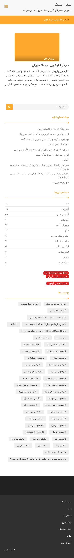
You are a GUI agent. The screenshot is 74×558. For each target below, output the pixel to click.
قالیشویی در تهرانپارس (56, 378)
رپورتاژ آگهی (62, 225)
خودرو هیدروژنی (60, 182)
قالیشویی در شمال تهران (55, 391)
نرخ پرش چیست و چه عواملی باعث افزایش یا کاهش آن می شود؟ (38, 459)
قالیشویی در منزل (34, 412)
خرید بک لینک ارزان (57, 276)
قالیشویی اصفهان (31, 344)
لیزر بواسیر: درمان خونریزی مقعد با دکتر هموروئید (43, 134)
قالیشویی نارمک (40, 439)
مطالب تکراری (23, 445)
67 (67, 204)
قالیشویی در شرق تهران (26, 385)
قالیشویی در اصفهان (57, 364)
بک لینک (65, 220)
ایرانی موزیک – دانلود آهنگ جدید (52, 154)
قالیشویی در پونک (35, 418)
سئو (67, 230)
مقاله (66, 257)
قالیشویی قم (60, 439)
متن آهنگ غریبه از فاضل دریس (53, 129)
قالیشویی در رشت (30, 378)
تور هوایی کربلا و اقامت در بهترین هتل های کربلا (45, 139)
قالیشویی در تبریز (58, 371)
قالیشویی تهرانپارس (35, 358)
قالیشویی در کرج (58, 425)
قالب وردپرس (9, 550)
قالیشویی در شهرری (27, 391)
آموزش (65, 209)
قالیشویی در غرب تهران (55, 405)
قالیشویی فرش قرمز (34, 432)
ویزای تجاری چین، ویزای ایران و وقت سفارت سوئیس (41, 149)
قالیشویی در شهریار (57, 398)
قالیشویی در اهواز (32, 364)
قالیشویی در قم (30, 405)
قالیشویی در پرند (59, 418)
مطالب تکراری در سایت (55, 452)
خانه (67, 20)
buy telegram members (56, 273)
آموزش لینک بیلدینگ (29, 304)
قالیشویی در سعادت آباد (56, 385)
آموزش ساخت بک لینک (56, 304)
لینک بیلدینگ (63, 246)
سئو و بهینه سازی (60, 236)
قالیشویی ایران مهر (30, 351)
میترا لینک (63, 5)
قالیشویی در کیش (35, 425)
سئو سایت (61, 338)
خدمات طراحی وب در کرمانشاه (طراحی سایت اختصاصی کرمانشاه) (39, 175)
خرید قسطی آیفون (57, 283)
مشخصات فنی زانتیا (59, 144)
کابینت (65, 160)
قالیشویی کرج (18, 439)
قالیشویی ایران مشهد (56, 351)
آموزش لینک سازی (58, 310)
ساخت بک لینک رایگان (56, 344)
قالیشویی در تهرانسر (33, 371)
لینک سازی (63, 252)
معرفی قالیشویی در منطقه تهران (50, 65)
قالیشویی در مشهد (58, 412)
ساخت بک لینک (61, 241)
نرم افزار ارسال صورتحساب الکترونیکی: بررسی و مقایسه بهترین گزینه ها (39, 167)
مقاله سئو (64, 262)
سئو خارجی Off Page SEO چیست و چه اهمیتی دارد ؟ (44, 331)
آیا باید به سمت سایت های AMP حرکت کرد (47, 317)
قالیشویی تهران (59, 358)
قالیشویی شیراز (59, 432)
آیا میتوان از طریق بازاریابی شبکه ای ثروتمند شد (45, 324)
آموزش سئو (63, 214)
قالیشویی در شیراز (32, 398)
